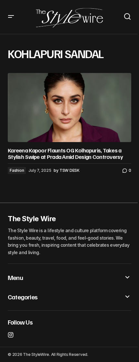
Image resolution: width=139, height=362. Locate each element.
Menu (15, 277)
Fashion (17, 170)
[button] (11, 17)
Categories (22, 296)
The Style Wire (32, 218)
